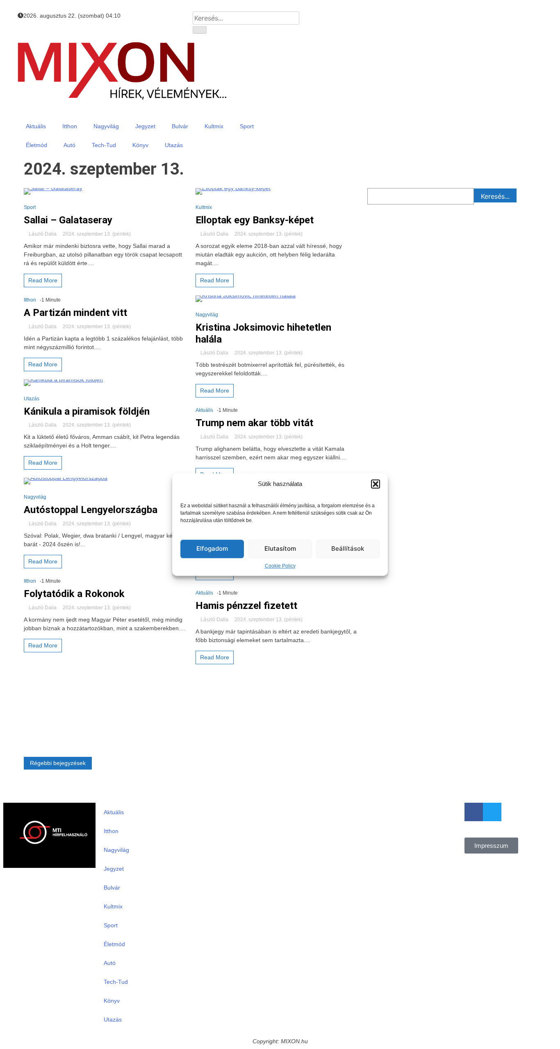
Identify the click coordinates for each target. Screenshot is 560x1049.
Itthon (69, 126)
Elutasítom (280, 548)
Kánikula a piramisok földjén (87, 411)
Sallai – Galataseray (68, 220)
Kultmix (214, 126)
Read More (42, 280)
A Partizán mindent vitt (75, 312)
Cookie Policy (280, 566)
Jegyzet (145, 126)
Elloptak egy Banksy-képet (255, 220)
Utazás (174, 145)
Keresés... (495, 196)
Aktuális (36, 126)
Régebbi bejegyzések (58, 763)
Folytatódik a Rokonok (74, 593)
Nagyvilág (106, 126)
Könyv (140, 145)
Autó (69, 145)
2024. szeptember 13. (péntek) (96, 234)
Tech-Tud (104, 145)
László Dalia (42, 234)
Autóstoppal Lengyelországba (90, 509)
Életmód (36, 145)
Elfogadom (212, 548)
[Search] (200, 30)
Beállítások (347, 548)
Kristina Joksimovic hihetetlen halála (263, 333)
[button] (375, 484)
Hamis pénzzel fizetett (246, 605)
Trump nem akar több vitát (254, 423)
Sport (247, 126)
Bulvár (180, 126)
